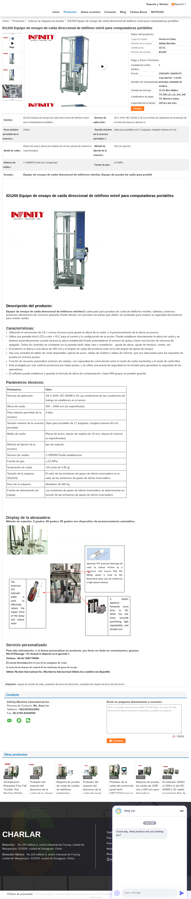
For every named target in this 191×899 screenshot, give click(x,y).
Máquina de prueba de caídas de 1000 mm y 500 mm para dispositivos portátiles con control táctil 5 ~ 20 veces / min (147, 793)
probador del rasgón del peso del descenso (102, 684)
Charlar (137, 108)
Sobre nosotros (91, 11)
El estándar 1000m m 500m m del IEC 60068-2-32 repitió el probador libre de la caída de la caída (174, 789)
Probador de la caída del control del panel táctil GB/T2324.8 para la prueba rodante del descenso (121, 791)
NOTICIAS (157, 11)
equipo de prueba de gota (30, 684)
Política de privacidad (19, 893)
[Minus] (181, 811)
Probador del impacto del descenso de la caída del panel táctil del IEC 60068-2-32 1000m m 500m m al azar (95, 793)
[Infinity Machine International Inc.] (22, 11)
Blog (123, 11)
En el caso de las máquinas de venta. (48, 662)
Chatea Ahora (138, 11)
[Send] (182, 893)
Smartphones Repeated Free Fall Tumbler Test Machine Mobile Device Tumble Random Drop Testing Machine (15, 793)
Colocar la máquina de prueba (46, 20)
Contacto (110, 11)
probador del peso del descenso (62, 684)
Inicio (56, 11)
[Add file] (117, 893)
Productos (70, 11)
